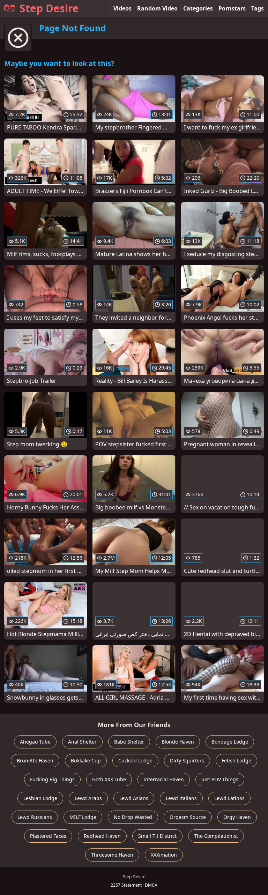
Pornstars (232, 8)
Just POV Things (219, 779)
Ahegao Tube (35, 741)
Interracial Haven (163, 779)
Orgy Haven (237, 817)
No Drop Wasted (133, 817)
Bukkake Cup (86, 760)
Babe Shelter (129, 741)
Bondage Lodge (229, 741)
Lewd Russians (34, 817)
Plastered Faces (48, 836)
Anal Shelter (82, 741)
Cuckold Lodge (135, 760)
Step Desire (49, 8)
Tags (257, 8)
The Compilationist (216, 836)
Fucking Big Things (52, 779)
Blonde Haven (178, 741)
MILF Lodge (82, 817)
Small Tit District (157, 836)
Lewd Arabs (88, 798)
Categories (198, 8)
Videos (122, 8)
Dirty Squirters (187, 760)
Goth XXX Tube (109, 779)
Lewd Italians (181, 798)
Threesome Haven (112, 854)
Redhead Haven (102, 836)
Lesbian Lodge (40, 798)
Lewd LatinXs (229, 798)
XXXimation (164, 854)
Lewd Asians (133, 798)
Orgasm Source (188, 817)
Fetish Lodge (236, 760)
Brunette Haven (35, 760)
